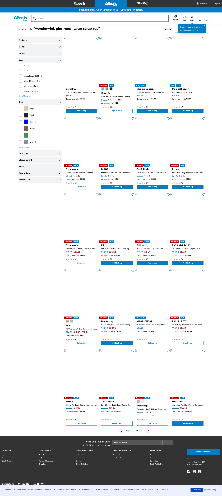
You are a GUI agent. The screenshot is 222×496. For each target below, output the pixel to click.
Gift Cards (79, 455)
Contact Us (154, 461)
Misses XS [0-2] (31, 91)
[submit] (168, 442)
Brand (22, 53)
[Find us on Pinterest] (199, 471)
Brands (78, 461)
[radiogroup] (107, 88)
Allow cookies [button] (197, 490)
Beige (33, 108)
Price (21, 166)
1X (25, 65)
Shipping (42, 464)
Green (33, 135)
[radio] (102, 88)
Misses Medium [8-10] (34, 81)
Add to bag (87, 111)
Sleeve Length (26, 160)
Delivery (23, 40)
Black (33, 115)
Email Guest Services (203, 452)
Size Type (23, 153)
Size (21, 60)
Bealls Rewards (7, 461)
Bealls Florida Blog (156, 464)
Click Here (126, 9)
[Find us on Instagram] (194, 471)
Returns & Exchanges (46, 461)
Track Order (43, 455)
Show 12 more (24, 96)
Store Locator (81, 458)
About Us (153, 455)
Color (21, 102)
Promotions (24, 173)
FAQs (41, 458)
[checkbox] (20, 65)
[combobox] (100, 18)
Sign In (4, 455)
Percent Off (24, 180)
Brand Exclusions (82, 464)
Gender (22, 47)
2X (26, 71)
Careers (153, 458)
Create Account (7, 458)
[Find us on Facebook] (188, 471)
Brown (33, 128)
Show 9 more (23, 147)
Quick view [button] (122, 111)
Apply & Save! (118, 455)
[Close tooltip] (204, 25)
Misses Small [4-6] (32, 86)
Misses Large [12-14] (33, 76)
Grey (33, 142)
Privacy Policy (164, 489)
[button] (210, 490)
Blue (33, 122)
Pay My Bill (117, 458)
